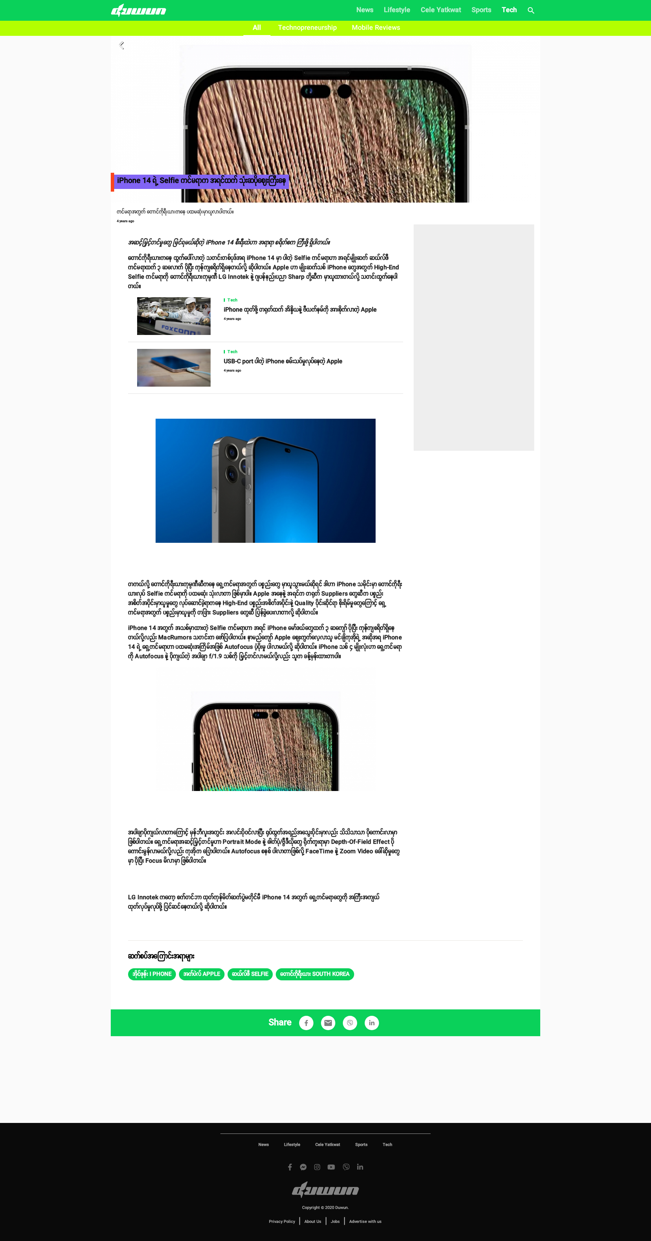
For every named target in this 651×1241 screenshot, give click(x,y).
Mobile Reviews (376, 28)
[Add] (306, 1023)
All (257, 28)
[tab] (256, 28)
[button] (152, 974)
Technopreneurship (307, 28)
